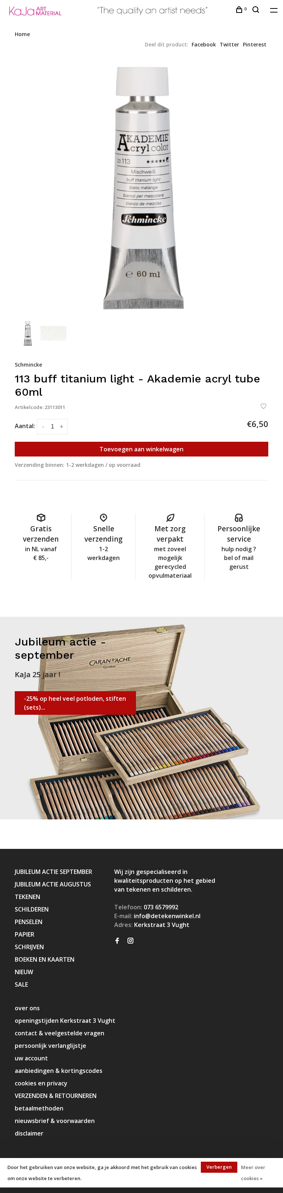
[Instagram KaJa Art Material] (130, 941)
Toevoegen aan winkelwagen (141, 449)
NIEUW (24, 972)
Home (22, 34)
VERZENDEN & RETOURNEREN (56, 1096)
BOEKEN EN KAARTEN (44, 959)
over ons (27, 1008)
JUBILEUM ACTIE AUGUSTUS (53, 884)
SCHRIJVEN (29, 947)
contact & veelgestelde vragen (59, 1033)
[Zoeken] (256, 10)
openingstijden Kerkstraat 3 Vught (65, 1021)
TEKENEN (27, 897)
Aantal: (25, 426)
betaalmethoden (39, 1108)
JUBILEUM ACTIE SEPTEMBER (53, 872)
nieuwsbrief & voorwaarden (55, 1121)
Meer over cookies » (253, 1173)
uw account (31, 1058)
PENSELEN (28, 922)
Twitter (229, 44)
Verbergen (219, 1167)
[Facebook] (117, 941)
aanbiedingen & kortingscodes (58, 1071)
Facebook (204, 44)
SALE (21, 984)
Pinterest (254, 44)
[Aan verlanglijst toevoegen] (263, 407)
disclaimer (29, 1133)
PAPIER (24, 934)
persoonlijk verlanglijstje (50, 1046)
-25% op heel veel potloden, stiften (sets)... (75, 703)
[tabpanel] (141, 188)
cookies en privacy (41, 1083)
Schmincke (28, 364)
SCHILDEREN (32, 909)
